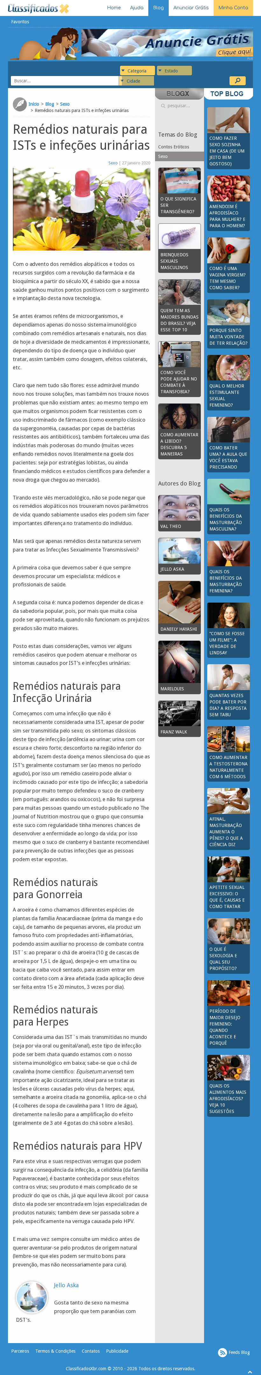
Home (114, 7)
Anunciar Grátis (191, 7)
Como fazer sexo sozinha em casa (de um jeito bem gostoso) (226, 151)
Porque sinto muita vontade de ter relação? (228, 337)
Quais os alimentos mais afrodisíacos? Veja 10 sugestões (227, 1098)
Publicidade (117, 1351)
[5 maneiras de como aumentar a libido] (180, 415)
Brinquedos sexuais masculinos (174, 261)
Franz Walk (173, 731)
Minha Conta (233, 7)
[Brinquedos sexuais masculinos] (180, 235)
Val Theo (170, 526)
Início (34, 104)
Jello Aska (66, 1285)
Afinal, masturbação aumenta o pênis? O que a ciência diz (226, 831)
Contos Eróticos (173, 146)
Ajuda (137, 7)
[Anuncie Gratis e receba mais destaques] (167, 42)
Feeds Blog (238, 1352)
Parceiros (20, 1351)
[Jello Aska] (180, 550)
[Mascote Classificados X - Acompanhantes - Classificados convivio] (44, 43)
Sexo (65, 104)
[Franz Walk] (180, 713)
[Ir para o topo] (250, 1372)
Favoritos (20, 21)
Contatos (91, 1351)
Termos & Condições (55, 1351)
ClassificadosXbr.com (86, 1368)
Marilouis (172, 688)
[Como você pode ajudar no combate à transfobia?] (180, 354)
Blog (158, 7)
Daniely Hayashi (178, 629)
